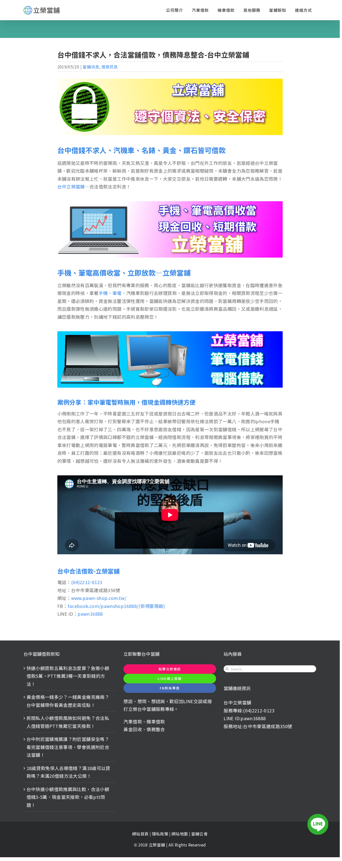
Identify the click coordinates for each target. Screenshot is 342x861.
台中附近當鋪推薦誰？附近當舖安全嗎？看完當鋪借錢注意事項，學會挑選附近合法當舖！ (68, 747)
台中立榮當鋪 (71, 186)
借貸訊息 (109, 67)
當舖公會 (199, 834)
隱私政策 (160, 834)
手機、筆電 (110, 293)
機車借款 (155, 721)
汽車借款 (132, 721)
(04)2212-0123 (86, 582)
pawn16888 (90, 613)
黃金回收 (132, 729)
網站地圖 (180, 834)
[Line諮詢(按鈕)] (317, 824)
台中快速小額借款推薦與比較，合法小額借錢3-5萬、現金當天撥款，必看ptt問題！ (68, 797)
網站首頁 (140, 834)
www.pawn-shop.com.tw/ (99, 598)
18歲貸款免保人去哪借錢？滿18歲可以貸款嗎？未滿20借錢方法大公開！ (68, 772)
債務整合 (155, 729)
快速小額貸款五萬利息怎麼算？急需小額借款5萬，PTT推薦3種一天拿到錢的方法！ (68, 676)
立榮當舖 (157, 845)
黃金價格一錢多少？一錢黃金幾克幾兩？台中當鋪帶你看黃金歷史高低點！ (68, 701)
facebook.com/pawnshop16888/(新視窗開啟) (116, 606)
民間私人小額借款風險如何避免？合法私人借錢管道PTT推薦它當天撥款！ (68, 722)
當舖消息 (91, 67)
